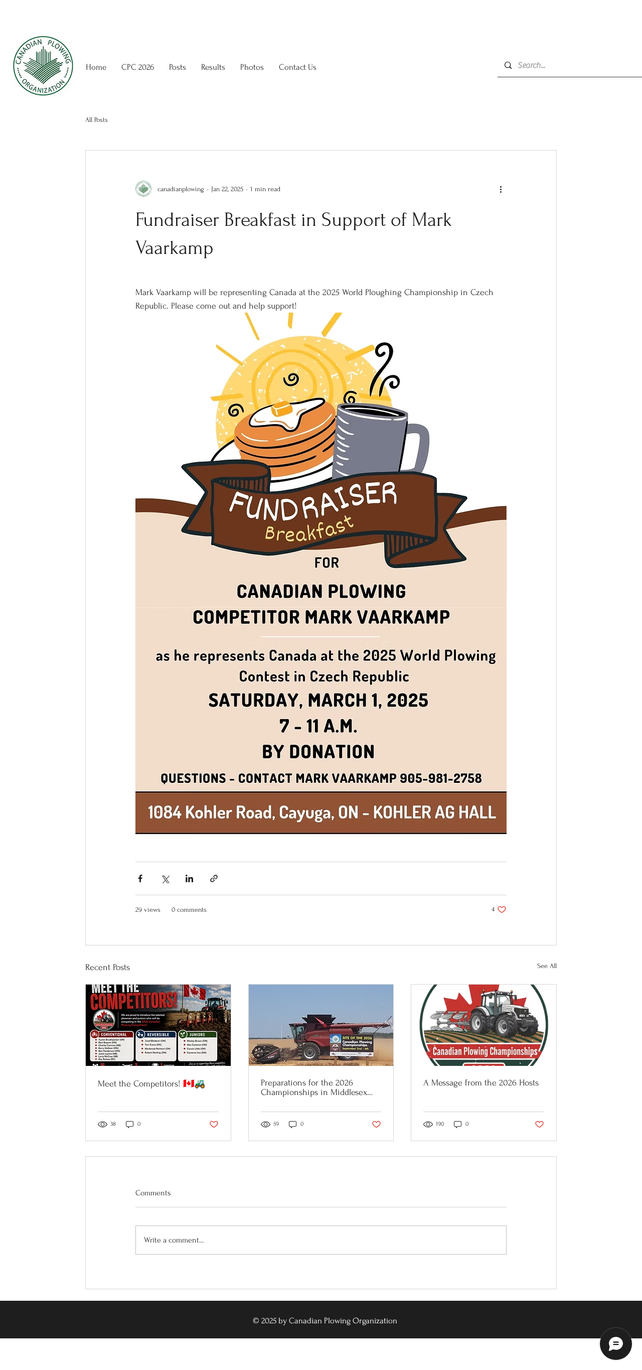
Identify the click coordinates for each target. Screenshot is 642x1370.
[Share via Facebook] (140, 878)
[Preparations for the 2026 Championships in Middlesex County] (321, 1025)
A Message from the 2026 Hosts (481, 1082)
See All (547, 966)
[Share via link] (214, 878)
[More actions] (501, 189)
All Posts (96, 119)
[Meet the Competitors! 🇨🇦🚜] (158, 1025)
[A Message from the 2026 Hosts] (483, 1025)
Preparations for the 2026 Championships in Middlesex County (314, 1087)
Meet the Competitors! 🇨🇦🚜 (151, 1083)
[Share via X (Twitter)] (165, 878)
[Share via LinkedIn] (189, 878)
